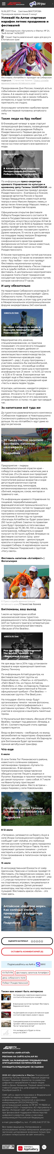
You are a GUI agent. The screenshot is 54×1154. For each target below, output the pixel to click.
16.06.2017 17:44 (8, 11)
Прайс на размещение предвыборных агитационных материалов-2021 (25, 1061)
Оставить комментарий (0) (27, 951)
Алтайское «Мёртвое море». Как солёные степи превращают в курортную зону (24, 912)
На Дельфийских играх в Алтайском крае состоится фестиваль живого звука (31, 1014)
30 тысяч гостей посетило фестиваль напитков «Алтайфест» (23, 443)
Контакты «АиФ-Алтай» (16, 1052)
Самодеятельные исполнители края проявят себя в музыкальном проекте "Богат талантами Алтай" (29, 1024)
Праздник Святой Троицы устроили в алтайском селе (24, 809)
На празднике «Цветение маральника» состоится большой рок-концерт (30, 996)
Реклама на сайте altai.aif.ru (20, 1056)
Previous (4, 580)
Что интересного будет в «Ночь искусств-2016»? (26, 1031)
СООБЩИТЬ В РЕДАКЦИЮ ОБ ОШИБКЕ (23, 1067)
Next (48, 580)
